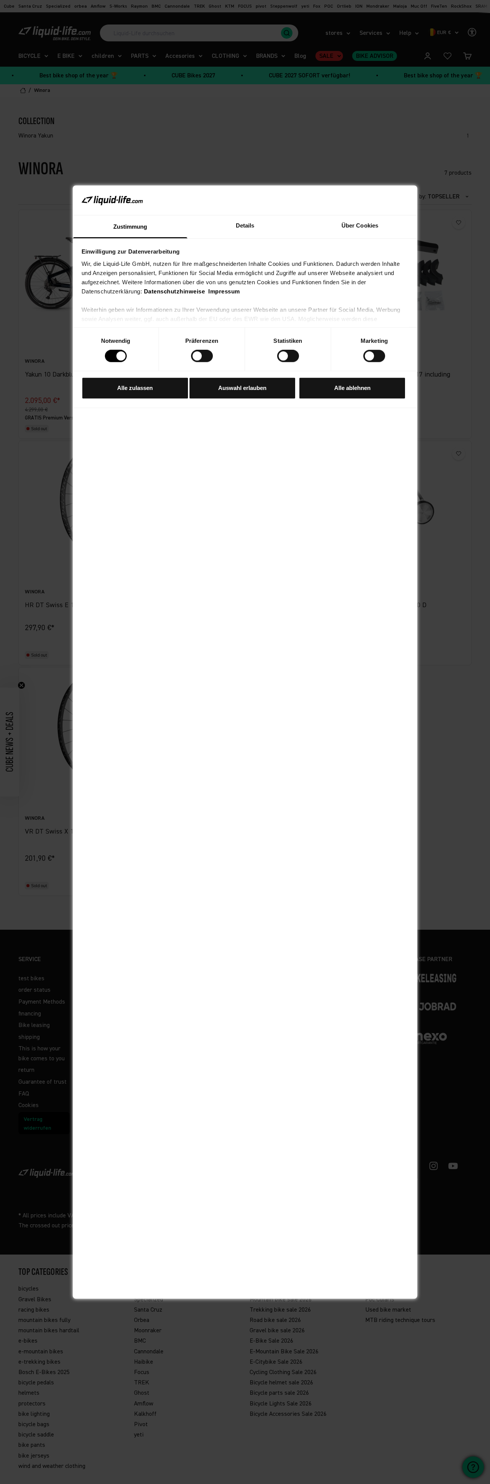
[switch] (202, 356)
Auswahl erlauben (242, 388)
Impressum (224, 291)
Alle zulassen (135, 388)
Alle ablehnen (352, 388)
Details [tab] (245, 225)
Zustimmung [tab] (130, 226)
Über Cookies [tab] (359, 225)
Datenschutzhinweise (174, 291)
